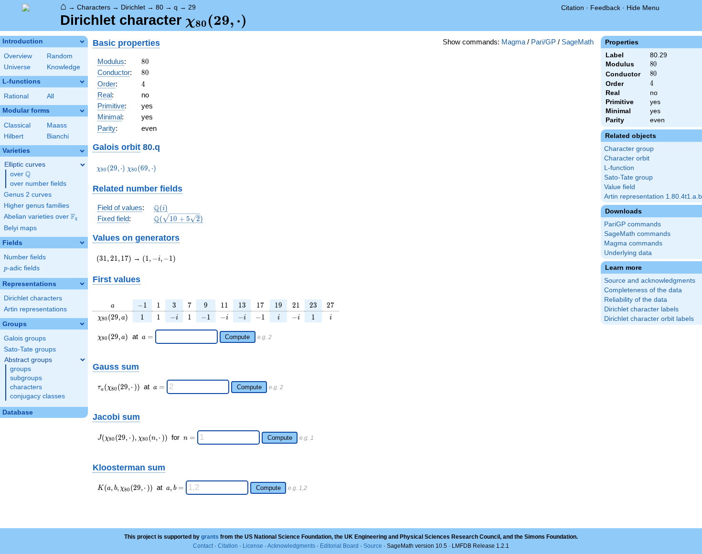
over (20, 174)
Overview (18, 56)
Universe (17, 67)
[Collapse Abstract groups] (82, 359)
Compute (237, 337)
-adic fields (22, 268)
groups (20, 369)
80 (159, 7)
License (253, 546)
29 (192, 7)
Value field (619, 187)
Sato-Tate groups (30, 349)
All (50, 96)
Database (17, 412)
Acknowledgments (291, 546)
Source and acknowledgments (649, 280)
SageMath (578, 42)
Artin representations (35, 309)
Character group (629, 148)
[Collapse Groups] (82, 324)
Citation (572, 7)
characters (26, 387)
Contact (203, 546)
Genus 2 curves (28, 194)
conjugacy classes (37, 396)
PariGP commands (632, 224)
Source (372, 546)
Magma (513, 42)
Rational (16, 96)
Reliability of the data (635, 299)
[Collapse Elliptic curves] (82, 165)
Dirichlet (133, 7)
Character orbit (626, 158)
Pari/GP (543, 42)
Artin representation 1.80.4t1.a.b (653, 196)
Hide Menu (643, 7)
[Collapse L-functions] (82, 81)
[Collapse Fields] (82, 242)
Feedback (605, 7)
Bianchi (58, 136)
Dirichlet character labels (641, 309)
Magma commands (633, 243)
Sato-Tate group (628, 177)
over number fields (38, 183)
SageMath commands (637, 233)
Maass (57, 125)
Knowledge (63, 67)
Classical (17, 125)
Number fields (25, 257)
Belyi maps (20, 228)
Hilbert (13, 136)
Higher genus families (36, 205)
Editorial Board (339, 546)
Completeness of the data (643, 290)
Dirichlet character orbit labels (649, 318)
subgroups (26, 378)
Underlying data (628, 252)
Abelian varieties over (40, 217)
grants (210, 536)
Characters (93, 7)
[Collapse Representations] (82, 284)
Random (60, 56)
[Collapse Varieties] (82, 151)
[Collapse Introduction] (82, 41)
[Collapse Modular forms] (82, 111)
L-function (619, 167)
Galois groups (25, 338)
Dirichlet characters (33, 298)
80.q (151, 147)
